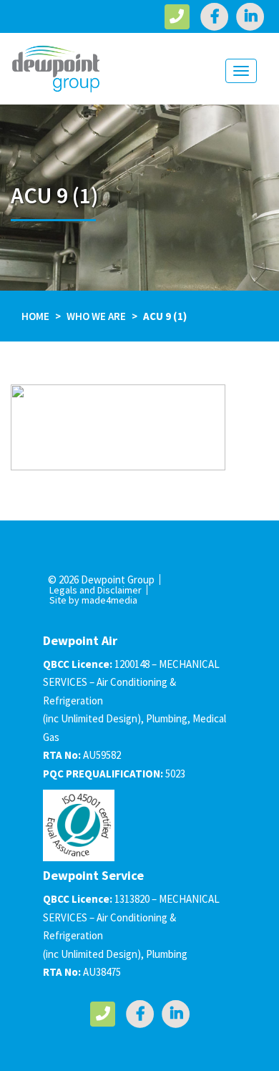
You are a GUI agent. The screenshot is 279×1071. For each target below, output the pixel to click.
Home (35, 316)
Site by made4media (93, 600)
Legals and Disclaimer (95, 590)
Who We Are (96, 316)
